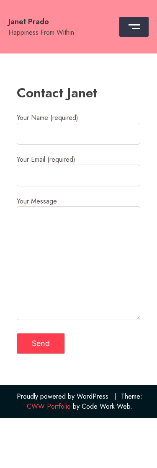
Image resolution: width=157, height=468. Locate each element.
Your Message (37, 201)
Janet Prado (28, 21)
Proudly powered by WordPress (62, 396)
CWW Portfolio (49, 406)
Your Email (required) (46, 159)
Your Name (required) (47, 117)
